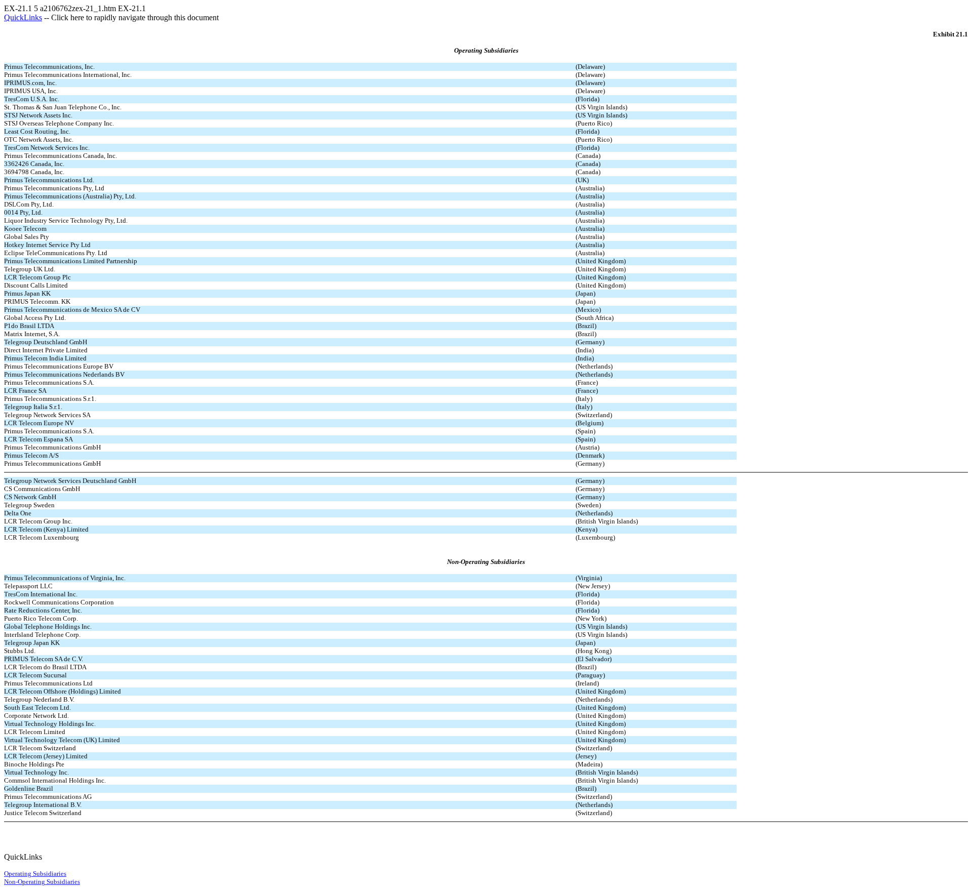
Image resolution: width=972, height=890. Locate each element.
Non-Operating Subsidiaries (42, 881)
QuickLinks (23, 17)
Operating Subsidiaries (35, 873)
